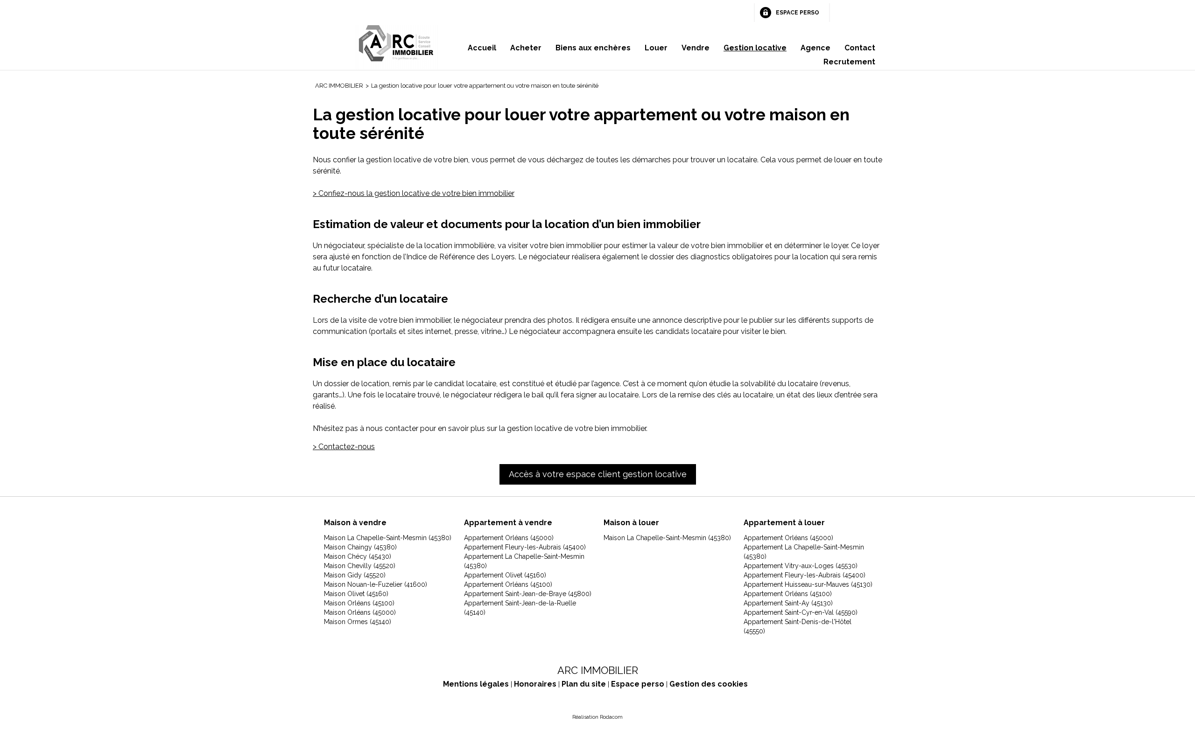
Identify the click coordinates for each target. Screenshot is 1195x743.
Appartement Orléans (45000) (509, 538)
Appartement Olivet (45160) (505, 575)
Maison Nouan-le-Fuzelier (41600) (375, 584)
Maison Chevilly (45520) (359, 565)
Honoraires (535, 684)
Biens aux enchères (593, 47)
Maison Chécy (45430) (357, 556)
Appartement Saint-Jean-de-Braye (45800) (527, 593)
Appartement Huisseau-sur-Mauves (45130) (808, 584)
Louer (656, 47)
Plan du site (584, 684)
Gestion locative (755, 47)
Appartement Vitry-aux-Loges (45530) (801, 565)
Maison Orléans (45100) (359, 603)
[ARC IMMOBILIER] (397, 47)
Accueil (482, 47)
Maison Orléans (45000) (360, 612)
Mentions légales (476, 684)
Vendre (696, 47)
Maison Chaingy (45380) (360, 547)
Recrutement (849, 61)
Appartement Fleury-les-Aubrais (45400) (525, 547)
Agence (815, 47)
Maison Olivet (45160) (356, 593)
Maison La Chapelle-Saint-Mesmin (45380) (387, 538)
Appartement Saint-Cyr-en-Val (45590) (801, 612)
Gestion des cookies (708, 684)
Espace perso (797, 12)
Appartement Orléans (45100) (508, 584)
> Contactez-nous (344, 446)
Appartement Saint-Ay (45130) (788, 603)
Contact (859, 47)
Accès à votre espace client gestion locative (598, 474)
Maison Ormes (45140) (357, 621)
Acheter (525, 47)
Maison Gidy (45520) (355, 575)
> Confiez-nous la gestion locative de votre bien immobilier (413, 193)
